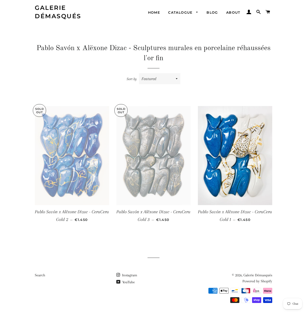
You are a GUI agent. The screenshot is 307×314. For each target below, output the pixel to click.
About (233, 12)
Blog (212, 12)
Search (40, 275)
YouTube (128, 282)
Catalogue (181, 12)
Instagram (129, 275)
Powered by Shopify (257, 281)
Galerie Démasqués (58, 12)
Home (154, 12)
